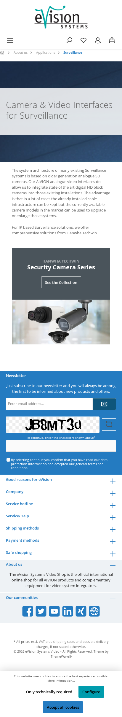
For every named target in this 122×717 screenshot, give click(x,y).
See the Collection (61, 282)
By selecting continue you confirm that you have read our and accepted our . (59, 463)
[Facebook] (27, 611)
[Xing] (81, 611)
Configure (91, 691)
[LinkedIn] (67, 611)
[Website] (94, 611)
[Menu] (10, 40)
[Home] (2, 52)
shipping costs (64, 641)
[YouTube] (54, 611)
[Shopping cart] (112, 40)
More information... (61, 681)
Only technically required (49, 691)
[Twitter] (41, 611)
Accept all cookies (63, 707)
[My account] (98, 40)
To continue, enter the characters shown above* (61, 438)
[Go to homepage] (61, 17)
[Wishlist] (83, 40)
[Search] (69, 40)
